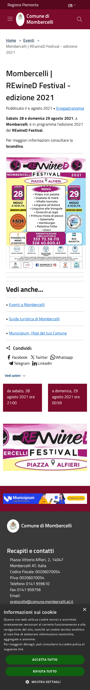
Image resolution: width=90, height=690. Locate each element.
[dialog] (45, 647)
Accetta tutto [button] (45, 660)
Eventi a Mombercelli (27, 305)
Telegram (22, 363)
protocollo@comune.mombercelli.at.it (41, 602)
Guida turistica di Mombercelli (34, 319)
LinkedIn (45, 363)
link (20, 649)
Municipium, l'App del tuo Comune (38, 333)
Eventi (28, 40)
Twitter (42, 357)
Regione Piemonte (23, 5)
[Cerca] (79, 19)
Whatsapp (64, 357)
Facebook (20, 357)
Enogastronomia (70, 108)
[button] (44, 681)
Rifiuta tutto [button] (45, 671)
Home (11, 40)
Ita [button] (70, 5)
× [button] (84, 610)
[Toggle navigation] (10, 19)
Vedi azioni (13, 375)
